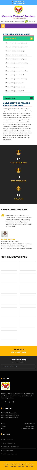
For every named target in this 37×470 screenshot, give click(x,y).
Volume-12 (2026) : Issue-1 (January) (16, 43)
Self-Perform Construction (10, 454)
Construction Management (10, 447)
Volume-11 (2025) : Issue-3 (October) (16, 47)
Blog (27, 466)
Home (6, 466)
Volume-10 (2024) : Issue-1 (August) (15, 59)
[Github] (13, 401)
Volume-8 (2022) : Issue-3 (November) (16, 71)
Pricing (31, 466)
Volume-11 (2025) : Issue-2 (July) (14, 51)
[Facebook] (1, 401)
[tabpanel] (18, 231)
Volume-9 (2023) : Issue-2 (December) (16, 63)
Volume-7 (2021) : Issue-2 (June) (14, 83)
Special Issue (9, 98)
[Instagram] (9, 401)
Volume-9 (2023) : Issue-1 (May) (14, 67)
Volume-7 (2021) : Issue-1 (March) (15, 87)
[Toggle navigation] (3, 26)
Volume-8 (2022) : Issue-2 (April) (14, 75)
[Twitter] (5, 401)
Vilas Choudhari (29, 464)
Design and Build (8, 450)
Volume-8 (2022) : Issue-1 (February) (16, 79)
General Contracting (9, 443)
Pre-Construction (8, 439)
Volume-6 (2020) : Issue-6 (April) (14, 91)
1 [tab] (18, 251)
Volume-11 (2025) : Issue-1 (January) (16, 55)
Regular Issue (10, 38)
